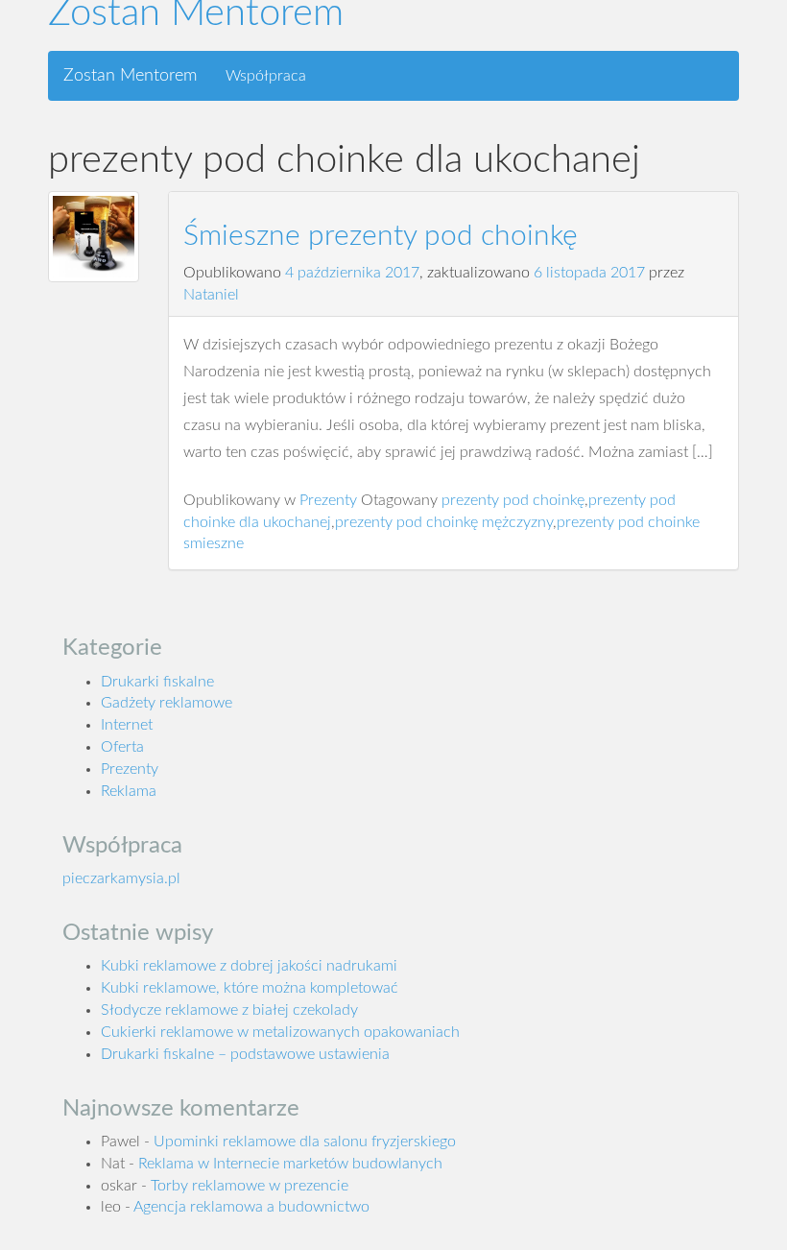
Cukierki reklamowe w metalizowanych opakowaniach (280, 1032)
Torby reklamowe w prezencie (249, 1185)
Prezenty (328, 500)
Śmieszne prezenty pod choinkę (380, 236)
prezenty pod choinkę (512, 500)
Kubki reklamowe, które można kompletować (249, 988)
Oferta (122, 747)
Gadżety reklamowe (166, 702)
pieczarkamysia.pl (121, 878)
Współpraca (266, 76)
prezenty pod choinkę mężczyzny (444, 522)
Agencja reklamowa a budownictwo (251, 1206)
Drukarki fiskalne (157, 681)
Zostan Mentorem (130, 75)
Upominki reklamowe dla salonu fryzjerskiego (305, 1141)
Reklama (128, 791)
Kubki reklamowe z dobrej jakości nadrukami (249, 966)
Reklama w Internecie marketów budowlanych (290, 1163)
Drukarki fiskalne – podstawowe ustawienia (245, 1054)
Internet (127, 725)
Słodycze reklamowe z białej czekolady (229, 1010)
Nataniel (211, 294)
